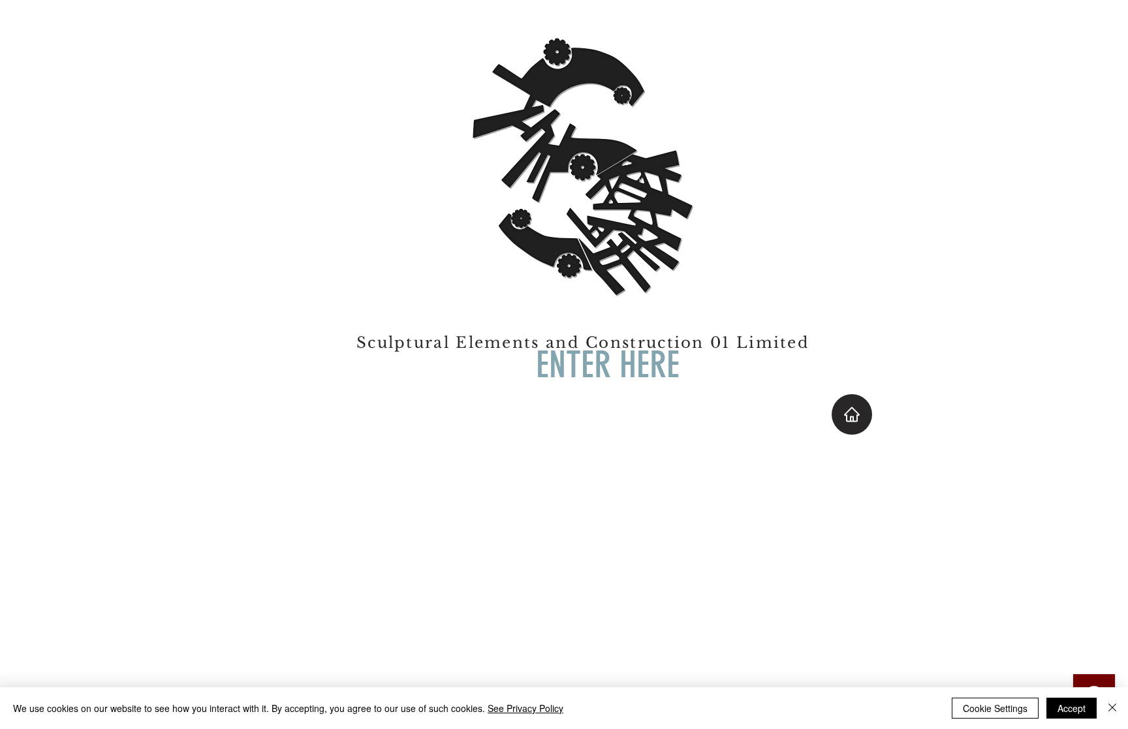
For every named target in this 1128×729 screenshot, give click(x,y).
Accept (1072, 708)
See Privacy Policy (525, 708)
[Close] (1112, 708)
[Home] (852, 414)
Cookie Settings (995, 708)
